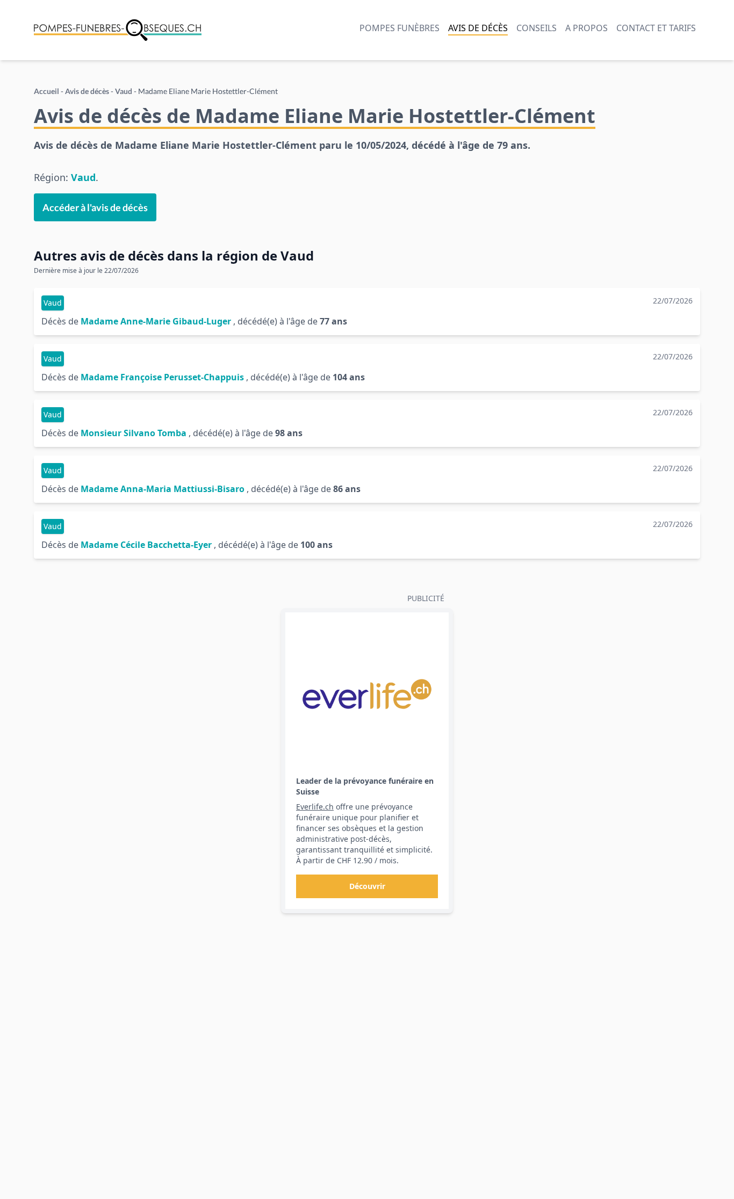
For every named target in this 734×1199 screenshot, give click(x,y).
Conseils (536, 28)
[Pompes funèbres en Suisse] (118, 30)
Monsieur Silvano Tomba (133, 433)
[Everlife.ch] (367, 694)
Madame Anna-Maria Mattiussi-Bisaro (162, 489)
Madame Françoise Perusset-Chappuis (162, 377)
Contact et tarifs (656, 28)
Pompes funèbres (399, 28)
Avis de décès (478, 28)
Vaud (123, 91)
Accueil (46, 91)
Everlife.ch (315, 806)
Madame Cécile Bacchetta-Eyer (146, 545)
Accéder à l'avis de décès (95, 207)
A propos (586, 28)
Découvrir (367, 886)
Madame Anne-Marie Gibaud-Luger (156, 321)
